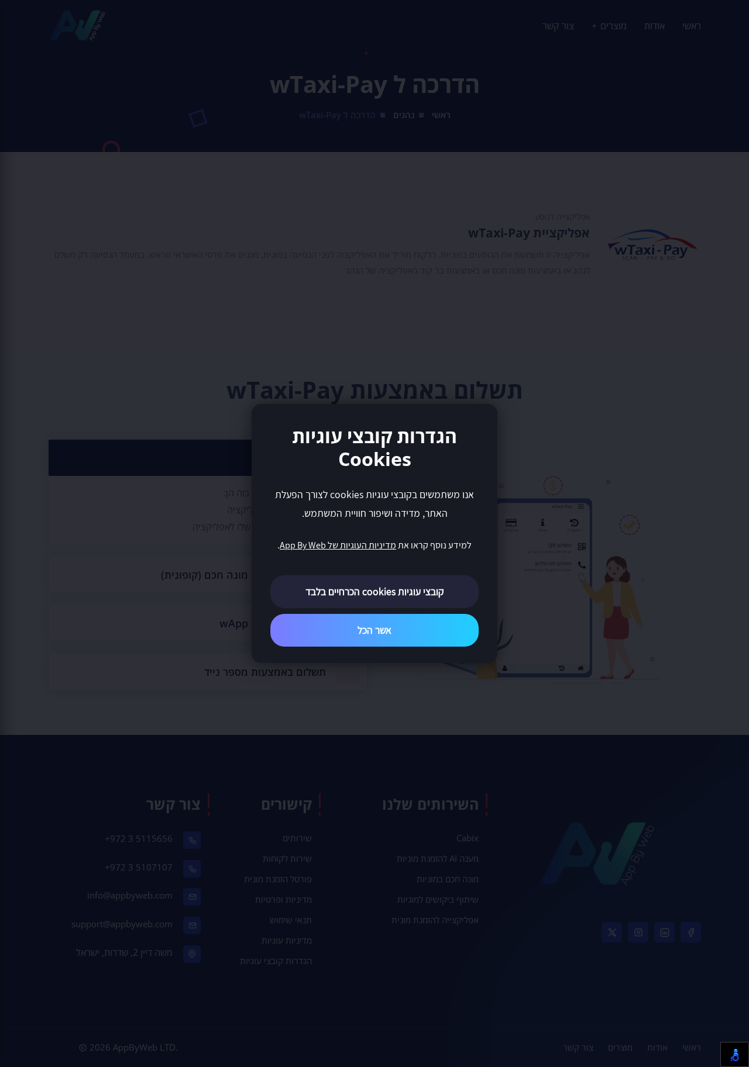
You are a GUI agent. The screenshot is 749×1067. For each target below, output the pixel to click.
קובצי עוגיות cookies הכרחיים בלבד (374, 591)
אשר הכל (374, 630)
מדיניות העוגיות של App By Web (338, 545)
